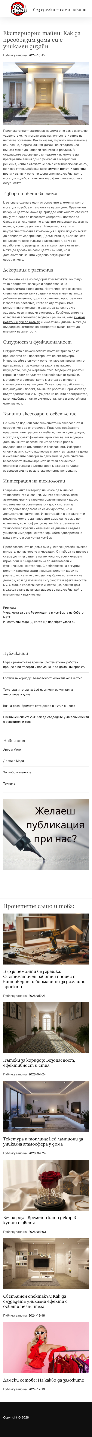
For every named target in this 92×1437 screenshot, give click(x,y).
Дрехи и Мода (13, 760)
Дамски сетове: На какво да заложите (43, 1380)
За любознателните (17, 772)
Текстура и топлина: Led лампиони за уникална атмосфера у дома (43, 1141)
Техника (9, 783)
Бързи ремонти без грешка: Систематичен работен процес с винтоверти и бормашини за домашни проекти (44, 979)
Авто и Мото (12, 749)
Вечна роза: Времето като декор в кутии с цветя (39, 705)
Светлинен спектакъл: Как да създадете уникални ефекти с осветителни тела (35, 1301)
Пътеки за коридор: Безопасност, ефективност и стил (42, 678)
